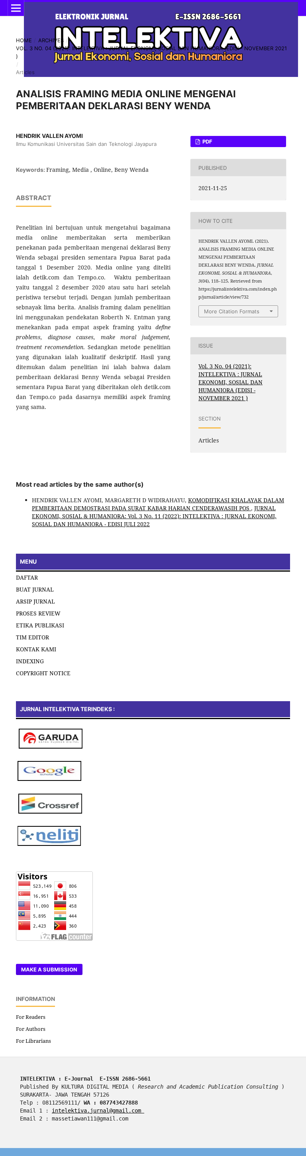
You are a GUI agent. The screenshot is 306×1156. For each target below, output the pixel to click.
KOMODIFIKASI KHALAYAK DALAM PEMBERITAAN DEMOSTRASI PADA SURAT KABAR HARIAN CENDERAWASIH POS (158, 504)
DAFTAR (27, 577)
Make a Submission (49, 969)
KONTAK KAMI (36, 649)
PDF (206, 141)
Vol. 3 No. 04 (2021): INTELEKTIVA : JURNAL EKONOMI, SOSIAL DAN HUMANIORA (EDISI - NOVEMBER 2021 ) (151, 52)
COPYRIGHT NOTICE (43, 673)
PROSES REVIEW (38, 613)
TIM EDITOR (32, 637)
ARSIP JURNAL (35, 601)
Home (24, 40)
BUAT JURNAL (35, 589)
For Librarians (33, 1040)
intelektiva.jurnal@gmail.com (98, 1110)
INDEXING (30, 661)
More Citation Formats (231, 311)
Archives (51, 40)
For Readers (30, 1016)
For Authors (30, 1028)
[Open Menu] (16, 8)
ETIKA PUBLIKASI (40, 625)
